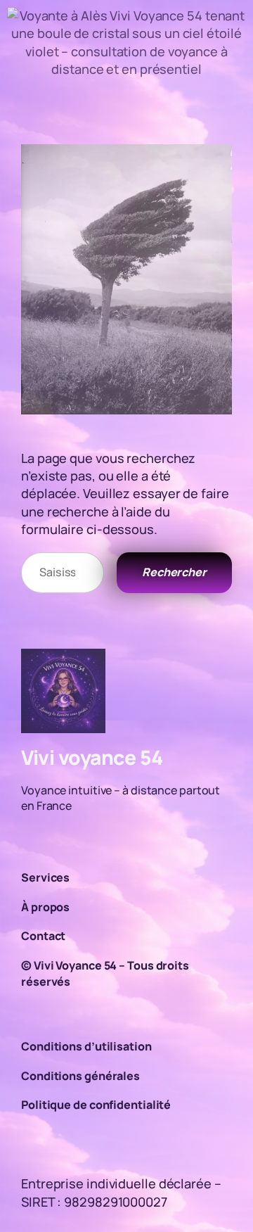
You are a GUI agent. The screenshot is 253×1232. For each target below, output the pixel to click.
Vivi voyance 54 (92, 757)
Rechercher (174, 572)
